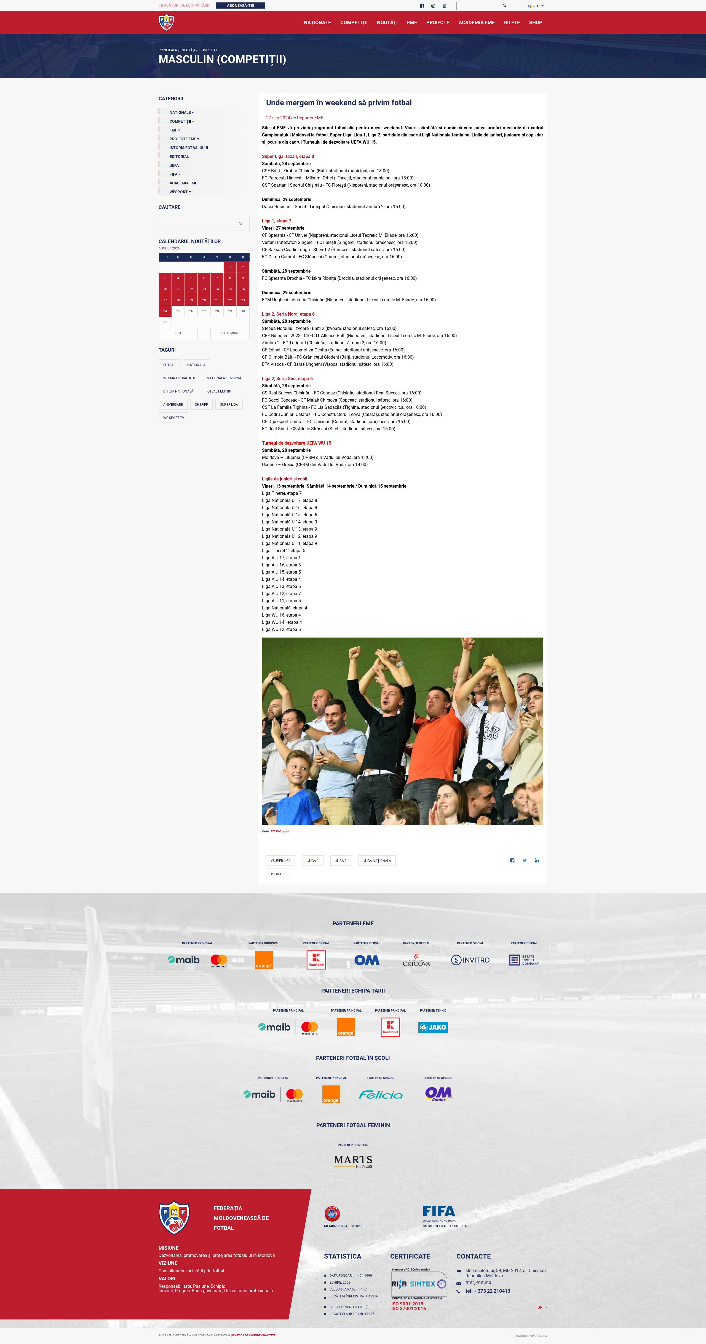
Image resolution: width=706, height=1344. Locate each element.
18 (178, 300)
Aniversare (173, 405)
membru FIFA (434, 1226)
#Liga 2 (341, 861)
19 (191, 300)
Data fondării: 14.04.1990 (352, 1276)
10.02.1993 (359, 1226)
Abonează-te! (240, 5)
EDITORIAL (179, 156)
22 (230, 300)
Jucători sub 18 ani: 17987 (353, 1314)
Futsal (169, 365)
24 (165, 311)
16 (243, 289)
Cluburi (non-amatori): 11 (352, 1307)
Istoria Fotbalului (189, 148)
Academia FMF (183, 183)
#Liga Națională (377, 861)
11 (178, 289)
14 (217, 289)
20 (204, 300)
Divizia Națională (178, 391)
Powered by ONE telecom (531, 1336)
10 (165, 289)
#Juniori (278, 874)
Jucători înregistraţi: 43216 (354, 1298)
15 (230, 289)
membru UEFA (335, 1226)
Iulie (178, 333)
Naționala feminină (224, 378)
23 (243, 300)
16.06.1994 (458, 1226)
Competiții (208, 50)
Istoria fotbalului (179, 378)
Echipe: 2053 (341, 1282)
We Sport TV (173, 418)
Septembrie (230, 333)
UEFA (174, 165)
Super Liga (229, 405)
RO (535, 6)
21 (217, 300)
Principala (168, 50)
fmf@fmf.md (478, 1282)
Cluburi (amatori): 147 (349, 1289)
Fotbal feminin (218, 391)
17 (165, 300)
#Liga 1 (313, 861)
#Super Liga (281, 861)
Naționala (196, 365)
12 (191, 289)
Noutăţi (188, 50)
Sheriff (201, 405)
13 (204, 289)
